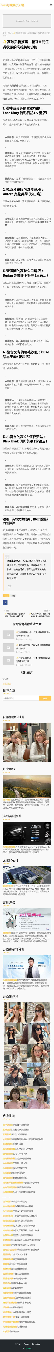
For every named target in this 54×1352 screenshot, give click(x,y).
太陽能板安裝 (9, 1220)
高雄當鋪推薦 (9, 846)
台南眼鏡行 (8, 1153)
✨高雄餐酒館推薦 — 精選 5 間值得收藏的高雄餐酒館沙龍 (33, 659)
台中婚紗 (7, 799)
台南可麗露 (8, 1192)
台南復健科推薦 (10, 980)
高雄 (10, 33)
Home (17, 1344)
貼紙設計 (7, 1129)
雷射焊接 (7, 933)
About (26, 1344)
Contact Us (36, 1344)
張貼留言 (7, 683)
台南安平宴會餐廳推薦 (13, 1182)
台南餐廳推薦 (9, 1149)
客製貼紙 (7, 1134)
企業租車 (7, 1139)
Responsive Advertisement (27, 21)
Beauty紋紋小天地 (12, 5)
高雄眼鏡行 (8, 1144)
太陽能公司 (8, 886)
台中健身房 (8, 1124)
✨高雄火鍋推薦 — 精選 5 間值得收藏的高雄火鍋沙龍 (33, 646)
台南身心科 (8, 1225)
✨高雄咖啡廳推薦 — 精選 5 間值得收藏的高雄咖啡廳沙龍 (33, 634)
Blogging (28, 1348)
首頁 (4, 33)
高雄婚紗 (7, 1240)
